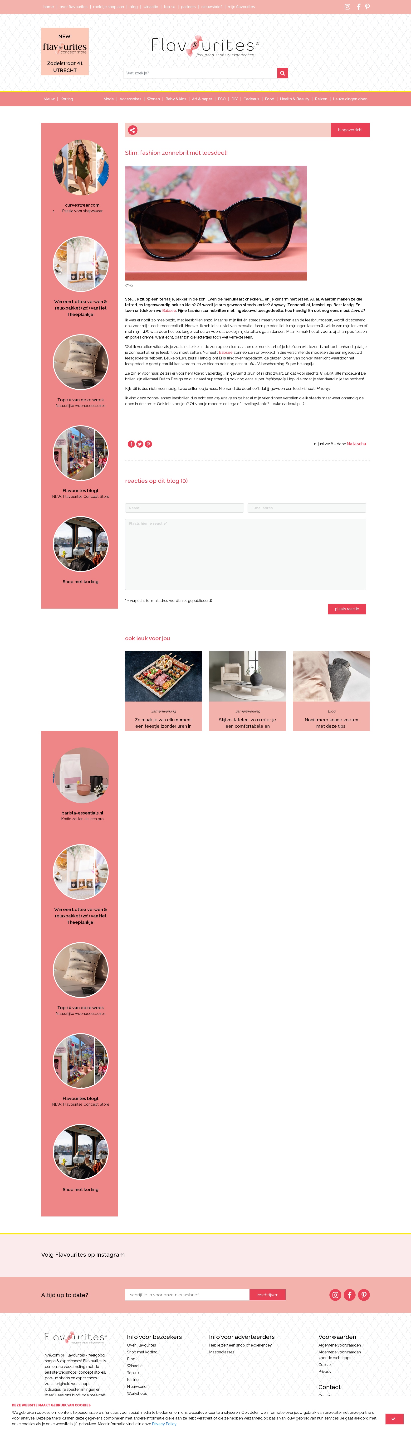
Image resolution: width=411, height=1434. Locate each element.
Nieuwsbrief (211, 7)
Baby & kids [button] (176, 99)
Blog (134, 7)
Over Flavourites (74, 7)
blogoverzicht (350, 130)
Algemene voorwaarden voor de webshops (339, 1355)
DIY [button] (234, 99)
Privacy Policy (164, 1424)
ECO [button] (222, 99)
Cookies (325, 1364)
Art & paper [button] (202, 99)
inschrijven (268, 1294)
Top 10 (169, 7)
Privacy (324, 1371)
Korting (66, 99)
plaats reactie (347, 609)
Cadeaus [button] (251, 99)
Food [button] (269, 99)
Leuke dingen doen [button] (350, 99)
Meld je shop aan (108, 7)
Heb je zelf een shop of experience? (240, 1345)
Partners (188, 7)
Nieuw (49, 99)
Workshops (137, 1393)
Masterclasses (221, 1352)
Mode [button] (108, 99)
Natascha (356, 443)
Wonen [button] (153, 99)
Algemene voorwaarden (339, 1345)
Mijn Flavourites (241, 7)
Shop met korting (142, 1352)
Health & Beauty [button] (294, 99)
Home (49, 7)
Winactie (150, 7)
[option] (76, 168)
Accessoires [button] (130, 99)
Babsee (169, 310)
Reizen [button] (321, 99)
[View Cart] (394, 1419)
